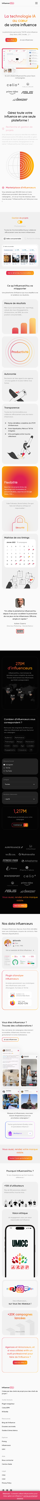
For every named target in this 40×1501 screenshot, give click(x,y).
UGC (3, 1449)
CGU (3, 1475)
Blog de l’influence (8, 1423)
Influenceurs (6, 1445)
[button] (34, 622)
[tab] (12, 239)
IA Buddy (5, 1412)
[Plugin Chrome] (20, 994)
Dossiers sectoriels (9, 1426)
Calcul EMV (6, 1408)
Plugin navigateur (8, 1404)
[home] (8, 3)
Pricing (4, 1441)
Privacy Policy (6, 1483)
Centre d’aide (7, 1464)
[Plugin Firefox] (20, 1002)
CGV (3, 1479)
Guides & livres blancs (10, 1430)
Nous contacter (7, 1460)
